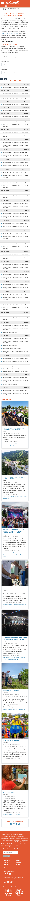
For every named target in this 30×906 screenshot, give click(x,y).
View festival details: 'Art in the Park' (11, 814)
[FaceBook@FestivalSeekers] (7, 873)
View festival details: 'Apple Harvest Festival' (13, 709)
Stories (18, 864)
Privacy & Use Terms (8, 867)
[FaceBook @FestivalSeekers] (16, 823)
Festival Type (5, 61)
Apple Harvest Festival (11, 690)
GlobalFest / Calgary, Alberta (10, 332)
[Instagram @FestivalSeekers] (11, 823)
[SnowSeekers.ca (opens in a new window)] (19, 892)
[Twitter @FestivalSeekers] (14, 823)
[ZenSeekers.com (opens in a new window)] (8, 892)
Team (6, 862)
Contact (6, 864)
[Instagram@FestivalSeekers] (5, 873)
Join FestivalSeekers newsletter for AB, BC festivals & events (15, 638)
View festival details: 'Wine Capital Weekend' (13, 761)
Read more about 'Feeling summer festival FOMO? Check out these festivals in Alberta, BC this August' (15, 554)
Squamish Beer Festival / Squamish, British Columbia (15, 371)
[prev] (1, 79)
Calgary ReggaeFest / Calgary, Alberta (12, 348)
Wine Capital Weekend (11, 740)
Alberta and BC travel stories (10, 33)
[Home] (11, 2)
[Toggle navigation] (6, 5)
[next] (5, 79)
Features (18, 862)
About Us (7, 860)
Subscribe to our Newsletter (12, 849)
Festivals (18, 860)
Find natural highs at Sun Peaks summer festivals (14, 477)
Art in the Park (8, 792)
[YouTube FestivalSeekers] (19, 823)
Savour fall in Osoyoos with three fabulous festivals (13, 428)
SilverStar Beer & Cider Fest (13, 588)
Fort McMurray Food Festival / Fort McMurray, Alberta (15, 87)
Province (4, 69)
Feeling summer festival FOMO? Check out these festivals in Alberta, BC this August (14, 531)
